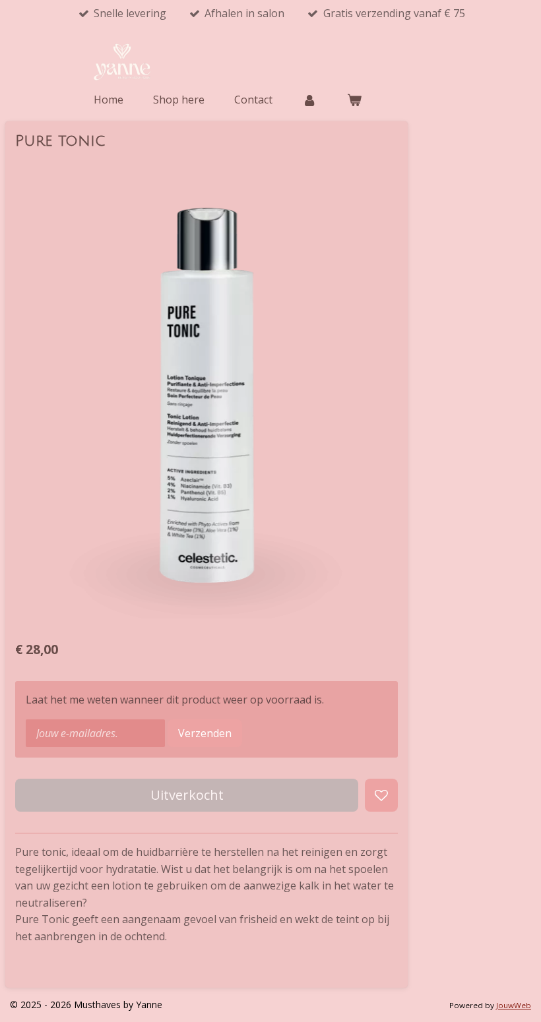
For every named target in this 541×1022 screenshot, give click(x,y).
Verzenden (205, 733)
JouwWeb (513, 1005)
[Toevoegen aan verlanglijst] (381, 795)
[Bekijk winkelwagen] (353, 99)
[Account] (309, 99)
